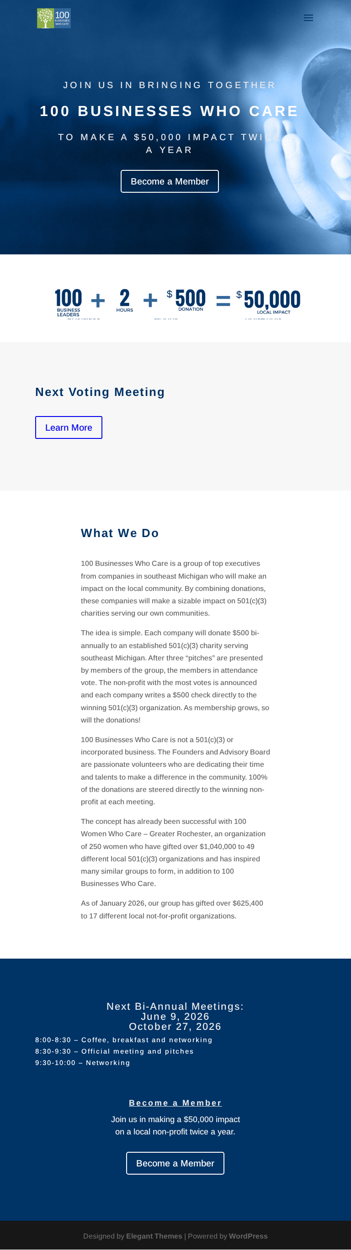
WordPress (248, 1236)
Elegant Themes (154, 1236)
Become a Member (170, 181)
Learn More (68, 427)
